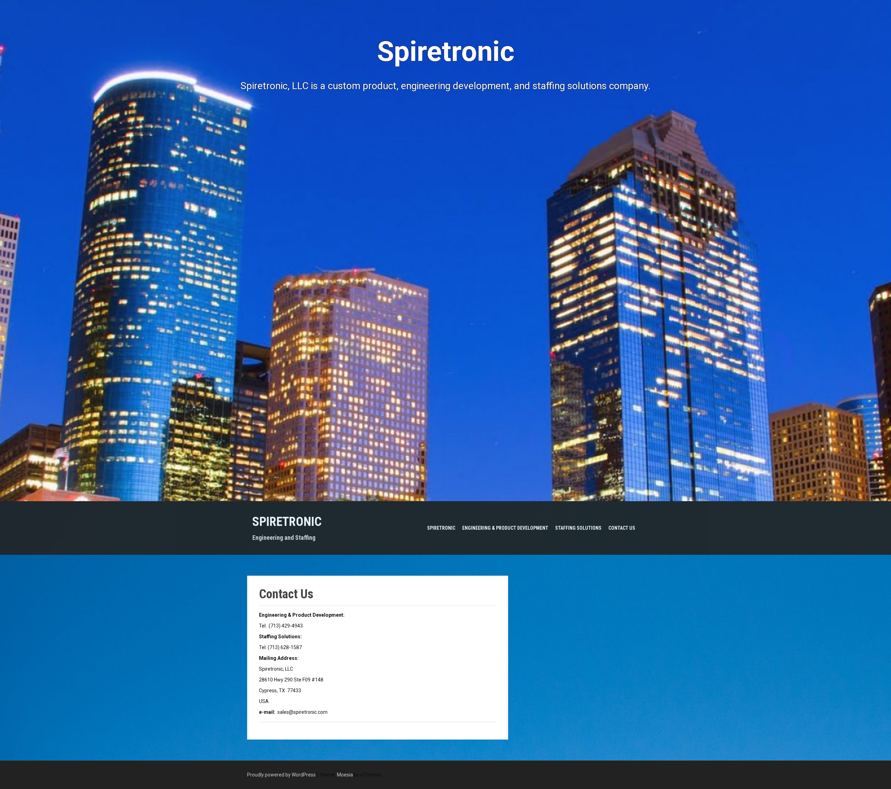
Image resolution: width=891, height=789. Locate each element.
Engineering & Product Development (505, 528)
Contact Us (621, 528)
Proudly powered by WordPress (281, 775)
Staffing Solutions (578, 528)
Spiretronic (287, 521)
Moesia (345, 775)
